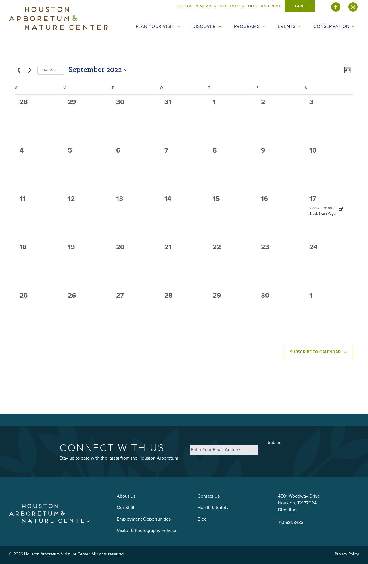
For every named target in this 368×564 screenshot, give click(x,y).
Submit (275, 442)
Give (300, 6)
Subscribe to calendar (315, 352)
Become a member (196, 6)
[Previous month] (18, 70)
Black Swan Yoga (322, 213)
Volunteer (232, 6)
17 (312, 198)
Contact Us (209, 496)
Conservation (331, 26)
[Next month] (29, 70)
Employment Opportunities (144, 519)
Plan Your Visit (155, 26)
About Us (126, 496)
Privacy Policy (347, 554)
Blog (202, 519)
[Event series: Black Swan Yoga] (341, 208)
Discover (204, 26)
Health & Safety (213, 507)
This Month (51, 70)
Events (287, 26)
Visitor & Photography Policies (147, 530)
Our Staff (125, 507)
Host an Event (264, 6)
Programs (247, 26)
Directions (288, 509)
